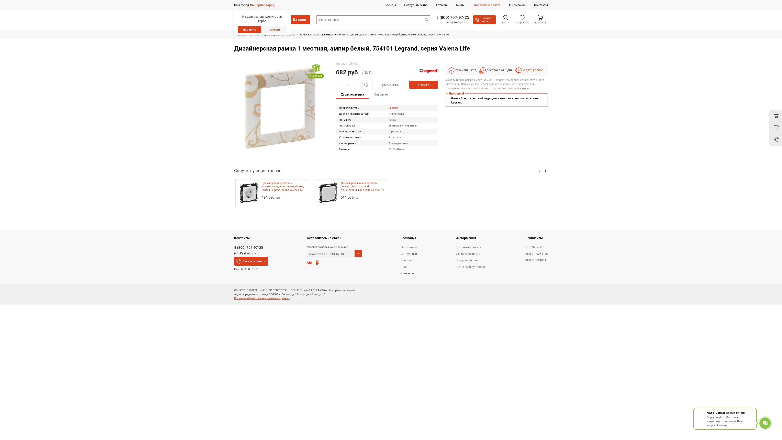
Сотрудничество (467, 260)
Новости (406, 260)
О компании (409, 247)
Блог (404, 266)
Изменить (249, 29)
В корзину (423, 85)
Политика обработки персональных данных (262, 298)
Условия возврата (468, 253)
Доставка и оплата (468, 247)
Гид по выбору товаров (471, 266)
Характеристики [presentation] (352, 94)
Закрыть (275, 29)
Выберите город (262, 5)
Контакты (407, 273)
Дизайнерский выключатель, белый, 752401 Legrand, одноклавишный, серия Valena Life (362, 186)
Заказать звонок (254, 261)
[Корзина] (776, 116)
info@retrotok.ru (458, 22)
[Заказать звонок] (776, 139)
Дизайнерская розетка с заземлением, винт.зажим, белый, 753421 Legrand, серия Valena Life (282, 186)
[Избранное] (776, 127)
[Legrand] (429, 71)
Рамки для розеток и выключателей (322, 34)
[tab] (352, 95)
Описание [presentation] (381, 94)
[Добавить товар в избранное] (366, 85)
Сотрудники (409, 253)
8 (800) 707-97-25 (452, 17)
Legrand (393, 107)
